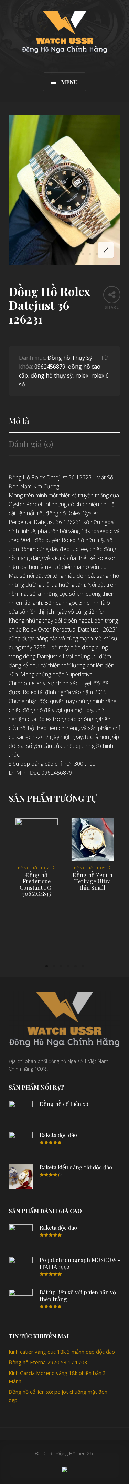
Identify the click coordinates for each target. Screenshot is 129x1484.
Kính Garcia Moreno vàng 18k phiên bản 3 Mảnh (57, 1377)
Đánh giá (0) (31, 443)
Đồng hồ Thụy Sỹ (69, 357)
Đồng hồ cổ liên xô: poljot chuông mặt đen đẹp (58, 1395)
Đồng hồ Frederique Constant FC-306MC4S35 (37, 884)
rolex (81, 375)
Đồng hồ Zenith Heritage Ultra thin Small (92, 881)
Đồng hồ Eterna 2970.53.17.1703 (48, 1362)
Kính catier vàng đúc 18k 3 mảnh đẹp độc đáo (62, 1351)
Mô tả (19, 420)
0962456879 (49, 366)
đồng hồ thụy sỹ (52, 375)
